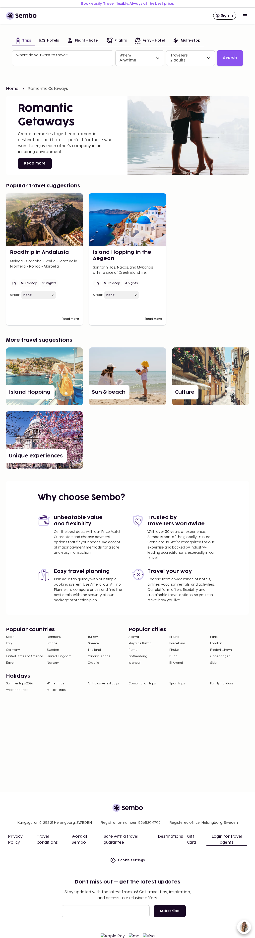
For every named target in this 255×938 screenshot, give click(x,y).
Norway (53, 663)
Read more (35, 163)
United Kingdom (59, 656)
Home (12, 88)
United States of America (24, 656)
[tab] (23, 41)
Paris (213, 637)
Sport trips (177, 683)
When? (125, 55)
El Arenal (176, 663)
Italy (9, 643)
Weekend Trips (17, 690)
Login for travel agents (227, 839)
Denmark (54, 637)
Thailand (94, 650)
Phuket (174, 650)
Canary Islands (99, 656)
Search (230, 57)
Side (213, 663)
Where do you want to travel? (42, 55)
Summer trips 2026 (19, 683)
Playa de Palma (139, 643)
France (52, 643)
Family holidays (221, 683)
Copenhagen (220, 656)
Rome (132, 650)
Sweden (53, 650)
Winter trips (55, 683)
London (216, 643)
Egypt (10, 663)
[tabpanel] (127, 58)
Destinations (170, 836)
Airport (15, 295)
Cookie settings (131, 860)
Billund (174, 637)
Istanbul (134, 663)
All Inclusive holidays (103, 683)
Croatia (93, 663)
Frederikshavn (221, 650)
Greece (93, 643)
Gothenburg (137, 656)
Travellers (179, 55)
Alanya (133, 637)
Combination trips (142, 683)
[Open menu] (245, 16)
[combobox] (63, 60)
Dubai (173, 656)
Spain (10, 637)
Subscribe (170, 911)
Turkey (93, 637)
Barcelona (177, 643)
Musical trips (56, 690)
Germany (13, 650)
